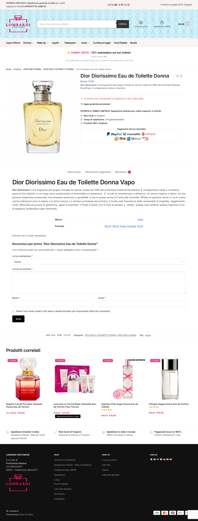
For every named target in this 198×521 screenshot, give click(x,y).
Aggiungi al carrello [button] (75, 422)
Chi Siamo (59, 493)
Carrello (106, 465)
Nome (16, 298)
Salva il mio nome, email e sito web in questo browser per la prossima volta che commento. (63, 311)
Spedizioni (59, 474)
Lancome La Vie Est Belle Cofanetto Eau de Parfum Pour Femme (75, 405)
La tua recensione (22, 269)
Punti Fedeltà (61, 484)
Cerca (123, 24)
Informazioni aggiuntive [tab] (98, 171)
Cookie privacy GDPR (65, 469)
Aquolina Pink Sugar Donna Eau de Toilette (119, 405)
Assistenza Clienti (162, 26)
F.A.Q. (57, 479)
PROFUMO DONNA (32, 69)
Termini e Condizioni (65, 460)
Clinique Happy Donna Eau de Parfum (169, 404)
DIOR (91, 81)
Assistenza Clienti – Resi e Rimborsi (72, 465)
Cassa (105, 469)
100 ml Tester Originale (124, 226)
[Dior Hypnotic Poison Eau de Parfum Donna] (177, 76)
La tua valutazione (22, 256)
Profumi (17, 69)
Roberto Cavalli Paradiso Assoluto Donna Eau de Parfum (24, 405)
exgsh (148, 335)
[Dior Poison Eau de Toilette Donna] (181, 76)
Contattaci (59, 498)
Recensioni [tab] (121, 171)
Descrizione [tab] (74, 171)
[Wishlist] (45, 362)
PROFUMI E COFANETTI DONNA (58, 69)
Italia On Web (26, 514)
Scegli (28, 422)
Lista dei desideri (63, 488)
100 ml (107, 226)
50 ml (140, 226)
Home (8, 69)
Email (102, 298)
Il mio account (141, 26)
